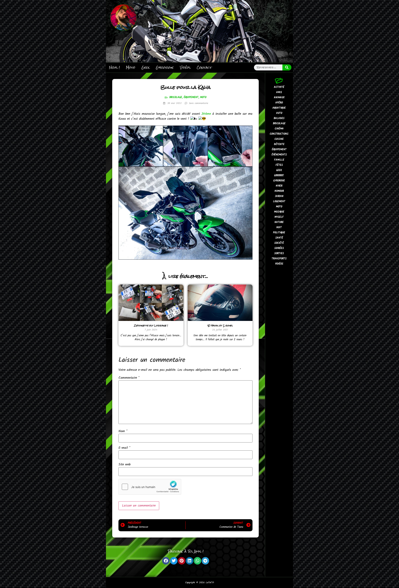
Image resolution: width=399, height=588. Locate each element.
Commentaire (128, 378)
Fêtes (279, 165)
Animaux (279, 98)
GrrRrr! (279, 176)
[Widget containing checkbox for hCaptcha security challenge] (149, 487)
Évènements (279, 155)
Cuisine (279, 139)
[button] (166, 561)
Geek (146, 67)
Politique (279, 233)
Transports (279, 259)
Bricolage (175, 97)
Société (279, 243)
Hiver (279, 186)
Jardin (279, 196)
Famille (279, 160)
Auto (279, 113)
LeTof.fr (210, 582)
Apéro (279, 103)
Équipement (191, 97)
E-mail (124, 448)
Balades (279, 118)
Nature (279, 222)
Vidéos (185, 67)
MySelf (279, 217)
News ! (114, 67)
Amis (279, 92)
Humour (279, 191)
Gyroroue (165, 67)
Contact (204, 67)
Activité (279, 87)
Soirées (279, 248)
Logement (279, 201)
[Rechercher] (287, 67)
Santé (279, 238)
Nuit (279, 227)
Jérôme (206, 113)
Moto (130, 67)
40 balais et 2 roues (220, 325)
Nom (122, 431)
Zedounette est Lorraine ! (151, 325)
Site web (124, 464)
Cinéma (279, 129)
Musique (279, 212)
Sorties (279, 253)
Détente (279, 144)
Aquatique (279, 108)
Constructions (279, 134)
